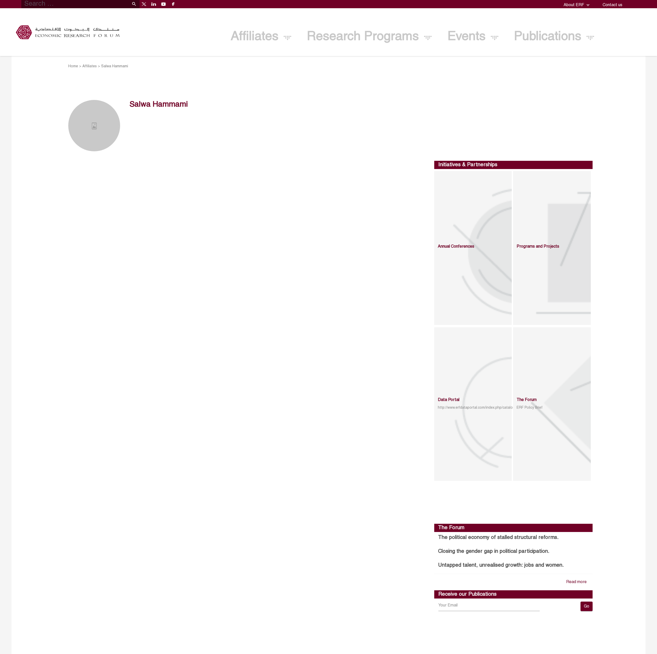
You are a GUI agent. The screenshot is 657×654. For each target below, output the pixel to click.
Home (73, 66)
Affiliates (256, 37)
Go (586, 606)
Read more (576, 582)
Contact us (612, 5)
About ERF (574, 5)
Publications (549, 37)
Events (468, 37)
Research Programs (364, 37)
